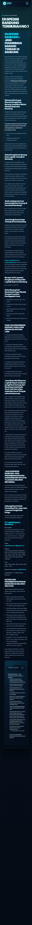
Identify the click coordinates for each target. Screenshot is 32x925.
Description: (8, 527)
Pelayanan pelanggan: (11, 569)
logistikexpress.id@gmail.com (14, 545)
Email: (6, 543)
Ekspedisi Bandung (11, 35)
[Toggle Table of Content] (22, 668)
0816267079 (22, 569)
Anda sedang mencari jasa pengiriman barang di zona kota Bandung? (17, 689)
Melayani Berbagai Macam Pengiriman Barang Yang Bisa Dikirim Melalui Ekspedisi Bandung (17, 681)
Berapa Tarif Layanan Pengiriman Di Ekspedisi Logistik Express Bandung (17, 698)
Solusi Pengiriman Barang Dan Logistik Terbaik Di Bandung (16, 685)
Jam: (6, 562)
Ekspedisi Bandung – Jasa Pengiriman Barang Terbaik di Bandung (15, 676)
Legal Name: (8, 572)
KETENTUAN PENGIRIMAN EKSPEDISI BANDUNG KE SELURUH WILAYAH (17, 736)
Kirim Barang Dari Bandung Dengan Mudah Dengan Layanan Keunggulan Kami (17, 703)
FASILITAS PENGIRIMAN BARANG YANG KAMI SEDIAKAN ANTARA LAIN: (17, 708)
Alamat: (7, 548)
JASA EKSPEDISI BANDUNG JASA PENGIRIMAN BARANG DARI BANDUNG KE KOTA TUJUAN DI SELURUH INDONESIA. (17, 722)
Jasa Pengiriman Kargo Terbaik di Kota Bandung (17, 693)
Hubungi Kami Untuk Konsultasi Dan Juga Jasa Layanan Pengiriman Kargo (17, 728)
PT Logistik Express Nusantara (12, 523)
